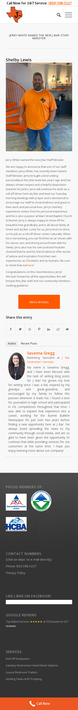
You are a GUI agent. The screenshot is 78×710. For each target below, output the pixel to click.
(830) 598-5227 (60, 3)
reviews (11, 626)
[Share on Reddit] (57, 329)
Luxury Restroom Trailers (21, 672)
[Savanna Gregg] (16, 379)
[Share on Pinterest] (39, 329)
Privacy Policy (15, 573)
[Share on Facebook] (10, 329)
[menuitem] (57, 14)
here (30, 265)
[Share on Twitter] (20, 329)
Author (12, 343)
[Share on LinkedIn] (48, 329)
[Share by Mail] (67, 329)
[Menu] (66, 14)
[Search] (57, 14)
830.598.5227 (26, 566)
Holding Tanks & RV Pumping (24, 679)
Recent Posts (29, 343)
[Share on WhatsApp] (29, 329)
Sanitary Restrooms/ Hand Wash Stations (32, 665)
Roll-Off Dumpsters (18, 659)
